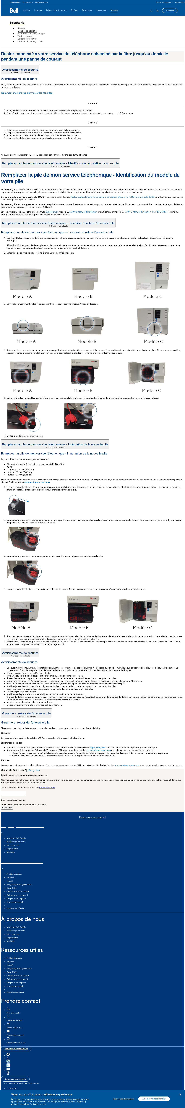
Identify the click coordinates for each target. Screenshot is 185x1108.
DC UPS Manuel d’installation (83, 211)
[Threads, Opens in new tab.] (8, 1074)
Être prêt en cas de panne (16, 899)
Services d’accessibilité (16, 1048)
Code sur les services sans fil (17, 895)
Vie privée (10, 877)
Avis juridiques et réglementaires (19, 885)
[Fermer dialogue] (180, 1094)
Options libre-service (28, 38)
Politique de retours (14, 874)
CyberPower (52, 211)
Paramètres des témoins (123, 1099)
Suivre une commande (15, 902)
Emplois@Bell (12, 849)
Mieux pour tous (41, 2)
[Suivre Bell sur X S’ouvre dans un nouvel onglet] (7, 1058)
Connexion (169, 10)
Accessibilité (180, 2)
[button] (20, 69)
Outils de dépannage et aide (31, 41)
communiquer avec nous (37, 482)
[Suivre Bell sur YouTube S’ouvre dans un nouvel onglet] (8, 1070)
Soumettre (7, 808)
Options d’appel (25, 36)
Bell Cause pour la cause (16, 842)
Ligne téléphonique (27, 30)
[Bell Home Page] (14, 10)
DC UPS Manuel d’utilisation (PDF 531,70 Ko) (145, 211)
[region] (92, 1099)
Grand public (15, 2)
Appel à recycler (97, 747)
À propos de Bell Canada (16, 838)
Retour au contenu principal (92, 817)
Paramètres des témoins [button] (15, 908)
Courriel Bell (12, 888)
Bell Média (11, 852)
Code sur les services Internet (18, 892)
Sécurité (10, 881)
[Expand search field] (151, 10)
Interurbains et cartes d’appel (31, 33)
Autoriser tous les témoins (154, 1099)
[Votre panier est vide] (157, 10)
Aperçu (21, 28)
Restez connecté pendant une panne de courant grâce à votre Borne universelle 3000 (112, 196)
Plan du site (12, 1088)
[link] (8, 1009)
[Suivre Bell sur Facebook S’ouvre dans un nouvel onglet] (8, 1055)
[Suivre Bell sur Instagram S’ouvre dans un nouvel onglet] (8, 1062)
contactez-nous (47, 787)
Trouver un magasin (163, 2)
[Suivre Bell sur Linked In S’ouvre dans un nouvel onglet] (8, 1066)
